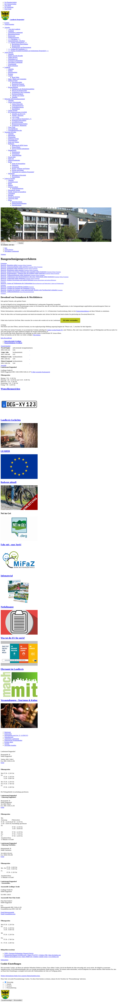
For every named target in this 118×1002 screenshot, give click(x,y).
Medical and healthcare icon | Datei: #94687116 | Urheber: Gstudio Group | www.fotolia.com (31, 956)
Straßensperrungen (13, 37)
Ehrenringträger (12, 72)
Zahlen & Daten (13, 80)
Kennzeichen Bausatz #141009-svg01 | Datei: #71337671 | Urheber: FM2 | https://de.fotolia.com (32, 955)
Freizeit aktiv (12, 157)
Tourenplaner (16, 153)
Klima (10, 200)
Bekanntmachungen (14, 34)
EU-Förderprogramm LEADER (17, 112)
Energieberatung (16, 205)
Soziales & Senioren (14, 197)
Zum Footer (7, 9)
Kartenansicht (46, 372)
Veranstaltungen (12, 140)
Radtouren (11, 143)
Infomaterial (11, 135)
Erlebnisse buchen (13, 138)
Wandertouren (12, 150)
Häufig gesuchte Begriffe (15, 56)
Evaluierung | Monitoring (19, 125)
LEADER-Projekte (17, 122)
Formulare (4, 263)
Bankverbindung (13, 65)
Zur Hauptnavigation (10, 2)
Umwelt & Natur (13, 198)
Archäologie (15, 167)
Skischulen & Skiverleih (19, 175)
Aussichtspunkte (16, 155)
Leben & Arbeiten (9, 178)
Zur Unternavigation (10, 4)
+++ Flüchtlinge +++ (14, 39)
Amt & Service (8, 52)
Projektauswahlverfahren (19, 120)
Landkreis (7, 67)
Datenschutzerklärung (82, 311)
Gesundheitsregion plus (15, 130)
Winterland (11, 173)
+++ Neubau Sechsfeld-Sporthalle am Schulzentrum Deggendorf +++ (28, 51)
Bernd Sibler (15, 77)
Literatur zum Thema (18, 95)
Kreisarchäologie (13, 87)
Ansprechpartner (9, 24)
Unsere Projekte (12, 110)
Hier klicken (36, 335)
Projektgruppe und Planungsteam (21, 47)
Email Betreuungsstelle (7, 912)
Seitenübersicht (8, 737)
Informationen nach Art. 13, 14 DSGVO (16, 735)
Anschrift (3, 365)
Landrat (10, 75)
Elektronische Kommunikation (13, 740)
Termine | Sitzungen (17, 115)
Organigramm (12, 64)
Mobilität (10, 195)
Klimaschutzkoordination (19, 203)
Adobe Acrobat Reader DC (55, 330)
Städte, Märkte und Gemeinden (17, 79)
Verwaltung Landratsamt (15, 62)
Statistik (9, 984)
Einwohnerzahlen (17, 82)
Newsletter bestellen (10, 745)
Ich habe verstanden (70, 320)
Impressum (7, 732)
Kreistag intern (8, 742)
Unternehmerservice (18, 105)
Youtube (6, 743)
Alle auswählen (18, 1000)
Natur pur (11, 158)
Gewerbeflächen (13, 129)
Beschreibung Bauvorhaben (20, 44)
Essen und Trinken (13, 142)
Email (2, 762)
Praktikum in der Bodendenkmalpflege (23, 89)
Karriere (6, 23)
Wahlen (10, 70)
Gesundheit (11, 193)
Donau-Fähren (16, 147)
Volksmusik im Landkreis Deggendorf (23, 172)
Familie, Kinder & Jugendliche (17, 192)
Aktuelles (7, 27)
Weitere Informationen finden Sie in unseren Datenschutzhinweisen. (20, 976)
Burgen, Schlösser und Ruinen (21, 168)
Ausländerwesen (13, 182)
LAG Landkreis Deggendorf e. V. (22, 119)
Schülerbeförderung (17, 188)
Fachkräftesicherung (18, 107)
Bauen (10, 183)
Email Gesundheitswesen (8, 914)
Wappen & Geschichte (18, 85)
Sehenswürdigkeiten (14, 160)
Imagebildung (16, 109)
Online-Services (12, 57)
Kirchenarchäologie (17, 94)
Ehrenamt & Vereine (14, 190)
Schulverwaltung (13, 187)
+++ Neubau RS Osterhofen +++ (17, 49)
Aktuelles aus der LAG (18, 114)
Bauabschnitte (16, 46)
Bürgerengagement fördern (19, 124)
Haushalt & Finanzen (18, 84)
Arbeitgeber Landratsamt (15, 32)
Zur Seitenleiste (8, 7)
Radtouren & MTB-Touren (20, 145)
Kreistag (10, 74)
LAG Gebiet (15, 117)
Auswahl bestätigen (6, 1000)
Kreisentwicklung (17, 202)
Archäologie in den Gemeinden (21, 92)
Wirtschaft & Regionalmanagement (14, 99)
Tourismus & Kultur (10, 132)
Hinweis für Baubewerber (19, 90)
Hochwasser (11, 36)
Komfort (9, 986)
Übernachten (12, 137)
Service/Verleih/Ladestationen (20, 148)
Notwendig (10, 982)
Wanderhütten (16, 177)
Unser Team (11, 127)
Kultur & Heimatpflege (18, 163)
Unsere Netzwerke (17, 104)
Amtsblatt (11, 31)
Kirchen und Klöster (18, 170)
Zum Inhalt (7, 5)
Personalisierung (11, 988)
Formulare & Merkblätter (15, 60)
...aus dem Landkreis (14, 29)
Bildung (10, 185)
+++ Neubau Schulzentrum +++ (17, 42)
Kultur (10, 162)
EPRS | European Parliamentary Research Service (18, 953)
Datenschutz (8, 734)
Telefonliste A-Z (13, 59)
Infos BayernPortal (6, 338)
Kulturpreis (15, 165)
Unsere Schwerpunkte (14, 102)
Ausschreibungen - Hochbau (16, 41)
